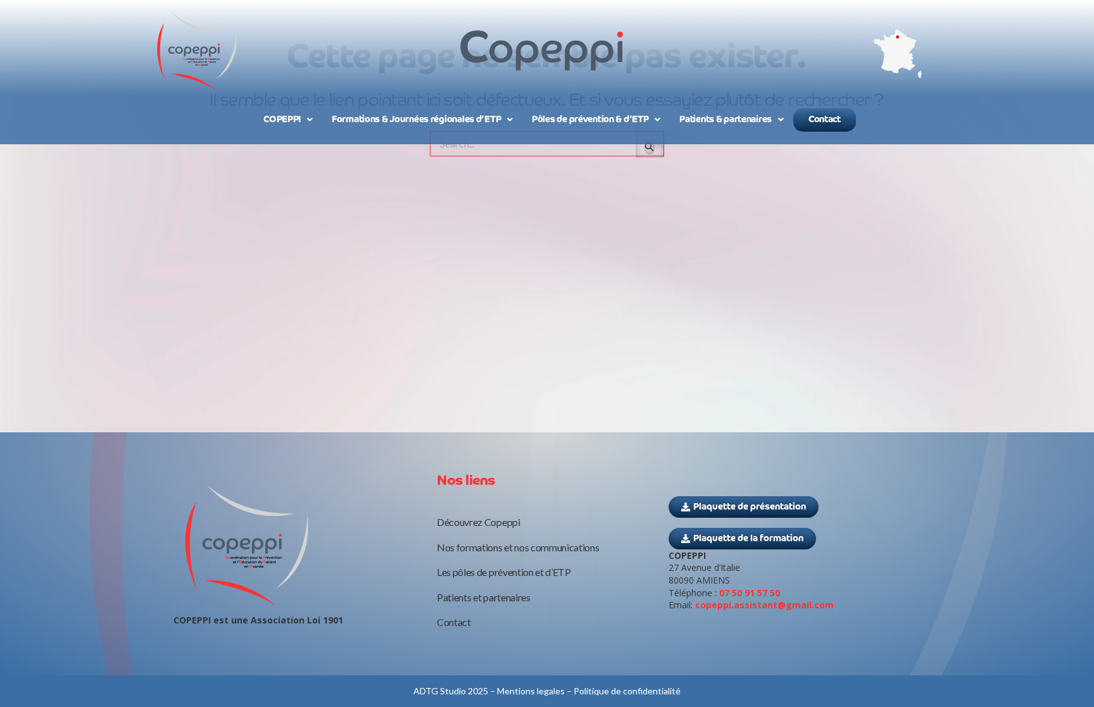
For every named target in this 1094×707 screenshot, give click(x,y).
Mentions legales (531, 690)
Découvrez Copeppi (478, 522)
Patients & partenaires (725, 119)
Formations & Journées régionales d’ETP (416, 119)
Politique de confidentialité (627, 690)
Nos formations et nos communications (518, 547)
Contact (824, 119)
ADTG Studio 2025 (450, 690)
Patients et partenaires (484, 597)
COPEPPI (282, 119)
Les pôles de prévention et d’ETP (504, 572)
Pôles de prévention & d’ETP (590, 119)
